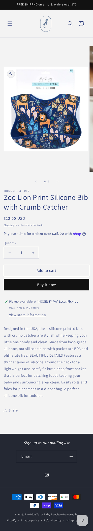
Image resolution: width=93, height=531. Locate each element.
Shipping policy (76, 520)
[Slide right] (57, 181)
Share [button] (13, 410)
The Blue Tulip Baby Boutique (44, 514)
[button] (9, 23)
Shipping (9, 225)
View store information (27, 314)
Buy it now (46, 284)
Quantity (10, 243)
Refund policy (53, 520)
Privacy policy (30, 520)
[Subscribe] (71, 456)
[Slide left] (35, 181)
